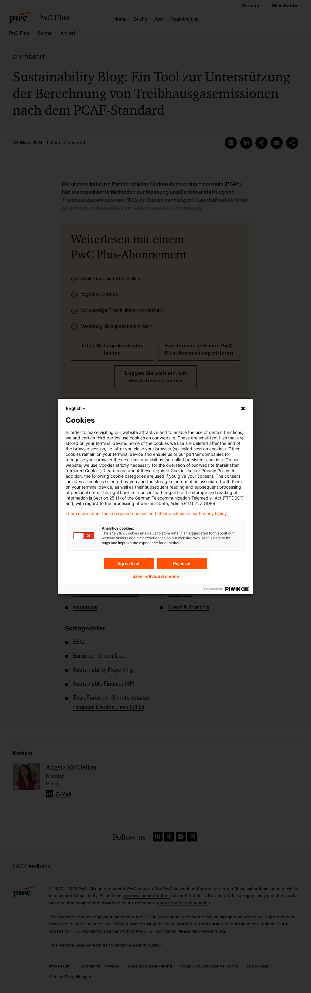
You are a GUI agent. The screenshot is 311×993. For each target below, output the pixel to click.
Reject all (182, 563)
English (74, 408)
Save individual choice (155, 576)
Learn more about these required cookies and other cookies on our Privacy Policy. (147, 513)
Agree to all (129, 563)
